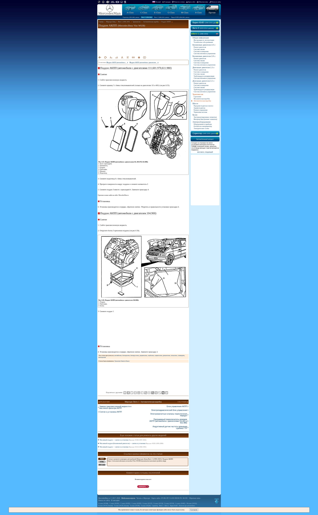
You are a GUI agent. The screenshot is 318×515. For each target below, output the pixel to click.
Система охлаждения (201, 51)
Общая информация (201, 38)
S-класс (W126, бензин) (121, 506)
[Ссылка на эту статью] (133, 57)
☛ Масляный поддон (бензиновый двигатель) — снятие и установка (130, 443)
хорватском (158, 355)
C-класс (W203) (136, 503)
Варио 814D (180, 17)
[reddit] (166, 392)
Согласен (193, 510)
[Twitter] (131, 392)
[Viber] (145, 392)
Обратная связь (203, 2)
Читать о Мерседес (143, 498)
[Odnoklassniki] (135, 392)
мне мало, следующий (205, 152)
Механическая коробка (202, 99)
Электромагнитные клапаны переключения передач (168, 415)
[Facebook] (128, 392)
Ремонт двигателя (200, 47)
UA (170, 498)
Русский (158, 2)
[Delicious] (159, 392)
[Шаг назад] (100, 57)
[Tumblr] (156, 392)
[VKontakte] (124, 392)
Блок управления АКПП (177, 406)
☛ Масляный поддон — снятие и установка (122, 440)
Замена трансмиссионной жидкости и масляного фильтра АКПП (115, 407)
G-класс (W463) (180, 503)
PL (181, 498)
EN (162, 498)
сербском (151, 355)
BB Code (102, 465)
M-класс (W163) (192, 503)
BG (165, 498)
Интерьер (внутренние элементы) (205, 119)
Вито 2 (161, 17)
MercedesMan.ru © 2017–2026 (109, 498)
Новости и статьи (179, 2)
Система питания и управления (204, 53)
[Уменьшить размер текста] (111, 57)
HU (186, 498)
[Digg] (163, 392)
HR (176, 498)
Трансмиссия (198, 94)
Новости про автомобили (187, 506)
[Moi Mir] (138, 392)
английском (118, 355)
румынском (166, 355)
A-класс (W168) (103, 503)
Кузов (195, 115)
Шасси (195, 103)
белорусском (134, 355)
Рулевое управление (201, 110)
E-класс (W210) (169, 503)
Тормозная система (200, 112)
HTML (102, 462)
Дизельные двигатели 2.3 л (203, 67)
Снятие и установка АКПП (110, 412)
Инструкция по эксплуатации (204, 40)
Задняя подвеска (199, 108)
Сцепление (197, 97)
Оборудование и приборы (203, 124)
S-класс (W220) (146, 506)
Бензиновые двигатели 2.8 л (204, 56)
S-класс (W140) (135, 506)
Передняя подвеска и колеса (203, 106)
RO (178, 498)
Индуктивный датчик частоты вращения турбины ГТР (170, 427)
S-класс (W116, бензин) (105, 506)
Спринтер (131, 17)
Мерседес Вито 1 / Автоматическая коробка (143, 402)
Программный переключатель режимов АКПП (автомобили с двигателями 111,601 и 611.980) (168, 421)
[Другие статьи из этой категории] (128, 57)
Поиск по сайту (216, 2)
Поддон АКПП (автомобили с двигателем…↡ (144, 62)
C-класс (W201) (114, 503)
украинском (143, 355)
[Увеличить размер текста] (116, 57)
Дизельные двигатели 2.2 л (203, 81)
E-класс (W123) (147, 503)
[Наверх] (217, 501)
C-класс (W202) (125, 503)
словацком (181, 355)
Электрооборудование (202, 122)
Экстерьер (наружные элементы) (205, 117)
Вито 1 (146, 17)
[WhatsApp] (149, 392)
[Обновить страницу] (105, 57)
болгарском (126, 355)
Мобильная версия (128, 498)
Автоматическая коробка (202, 101)
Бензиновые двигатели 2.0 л (204, 45)
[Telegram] (142, 392)
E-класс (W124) (158, 503)
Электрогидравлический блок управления (169, 410)
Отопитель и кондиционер (203, 126)
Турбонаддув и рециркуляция (204, 76)
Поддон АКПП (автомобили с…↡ (117, 62)
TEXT (102, 459)
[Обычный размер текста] (122, 57)
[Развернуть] (217, 23)
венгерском (102, 357)
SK (184, 498)
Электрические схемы (201, 128)
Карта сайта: (156, 498)
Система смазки (199, 49)
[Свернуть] (217, 34)
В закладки (167, 2)
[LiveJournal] (152, 392)
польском (174, 355)
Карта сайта (191, 2)
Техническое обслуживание (203, 42)
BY (168, 498)
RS (173, 498)
